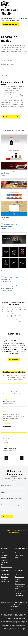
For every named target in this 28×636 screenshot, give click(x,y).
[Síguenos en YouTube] (18, 536)
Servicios (4, 557)
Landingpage (5, 574)
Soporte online (19, 577)
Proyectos (4, 560)
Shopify (3, 579)
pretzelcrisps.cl (5, 220)
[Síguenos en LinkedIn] (14, 536)
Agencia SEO (23, 602)
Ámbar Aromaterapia (9, 448)
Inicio (2, 553)
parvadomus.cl (5, 228)
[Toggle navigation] (25, 3)
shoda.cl (3, 175)
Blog (2, 564)
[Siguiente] (21, 458)
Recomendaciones (6, 567)
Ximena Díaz (7, 426)
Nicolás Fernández (9, 401)
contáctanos (14, 606)
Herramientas (19, 595)
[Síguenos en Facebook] (10, 536)
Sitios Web (4, 577)
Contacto (18, 574)
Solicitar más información (11, 117)
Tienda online (5, 581)
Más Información (14, 359)
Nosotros (4, 555)
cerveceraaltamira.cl (7, 290)
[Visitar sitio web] (14, 153)
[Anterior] (6, 458)
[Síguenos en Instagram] (7, 536)
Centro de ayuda (20, 584)
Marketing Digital (20, 553)
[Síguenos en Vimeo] (21, 536)
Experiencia (4, 562)
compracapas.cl (6, 281)
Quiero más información (10, 24)
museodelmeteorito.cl (7, 273)
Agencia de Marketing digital (9, 602)
